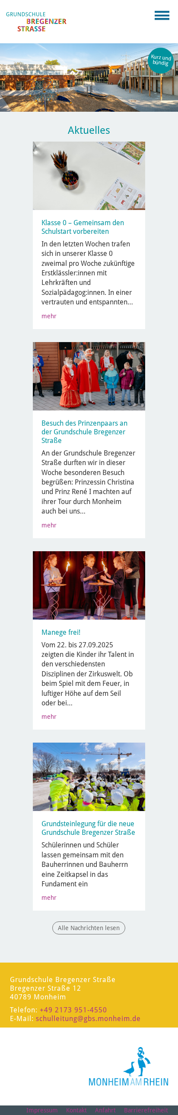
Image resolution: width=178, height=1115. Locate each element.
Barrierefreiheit (146, 1110)
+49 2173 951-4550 (73, 1010)
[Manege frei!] (89, 584)
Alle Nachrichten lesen (89, 927)
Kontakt (76, 1110)
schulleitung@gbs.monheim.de (88, 1019)
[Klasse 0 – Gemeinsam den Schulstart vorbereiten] (89, 175)
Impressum (42, 1110)
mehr (49, 316)
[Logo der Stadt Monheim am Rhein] (128, 1066)
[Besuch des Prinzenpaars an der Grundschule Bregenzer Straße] (89, 375)
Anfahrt (105, 1110)
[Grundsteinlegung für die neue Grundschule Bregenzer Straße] (97, 776)
